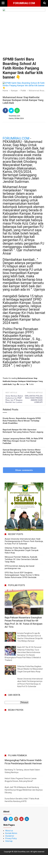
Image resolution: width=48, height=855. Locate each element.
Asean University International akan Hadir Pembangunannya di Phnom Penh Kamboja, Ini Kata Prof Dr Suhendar (24, 541)
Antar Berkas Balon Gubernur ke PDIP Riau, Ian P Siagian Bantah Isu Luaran (14, 399)
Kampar (23, 384)
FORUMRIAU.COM (16, 138)
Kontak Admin (11, 833)
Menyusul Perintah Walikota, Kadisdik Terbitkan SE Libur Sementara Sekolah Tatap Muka (21, 559)
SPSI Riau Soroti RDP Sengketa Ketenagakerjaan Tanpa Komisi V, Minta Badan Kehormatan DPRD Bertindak (22, 575)
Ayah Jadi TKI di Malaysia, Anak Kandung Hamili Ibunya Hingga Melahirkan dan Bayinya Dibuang (24, 789)
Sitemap (9, 841)
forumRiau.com (24, 3)
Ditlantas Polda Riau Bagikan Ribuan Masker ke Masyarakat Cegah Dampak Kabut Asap (21, 550)
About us (9, 831)
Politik (31, 384)
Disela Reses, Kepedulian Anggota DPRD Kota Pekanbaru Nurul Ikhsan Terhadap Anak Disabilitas (22, 420)
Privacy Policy (11, 838)
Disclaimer (9, 836)
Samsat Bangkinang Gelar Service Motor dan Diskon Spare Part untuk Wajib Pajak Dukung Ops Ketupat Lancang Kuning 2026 (23, 452)
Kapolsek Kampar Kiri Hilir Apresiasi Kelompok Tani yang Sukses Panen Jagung (23, 430)
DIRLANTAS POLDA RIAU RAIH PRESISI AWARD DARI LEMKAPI (34, 399)
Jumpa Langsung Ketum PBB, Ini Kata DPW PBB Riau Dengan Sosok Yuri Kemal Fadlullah (23, 440)
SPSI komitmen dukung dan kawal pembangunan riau (19, 567)
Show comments (24, 470)
